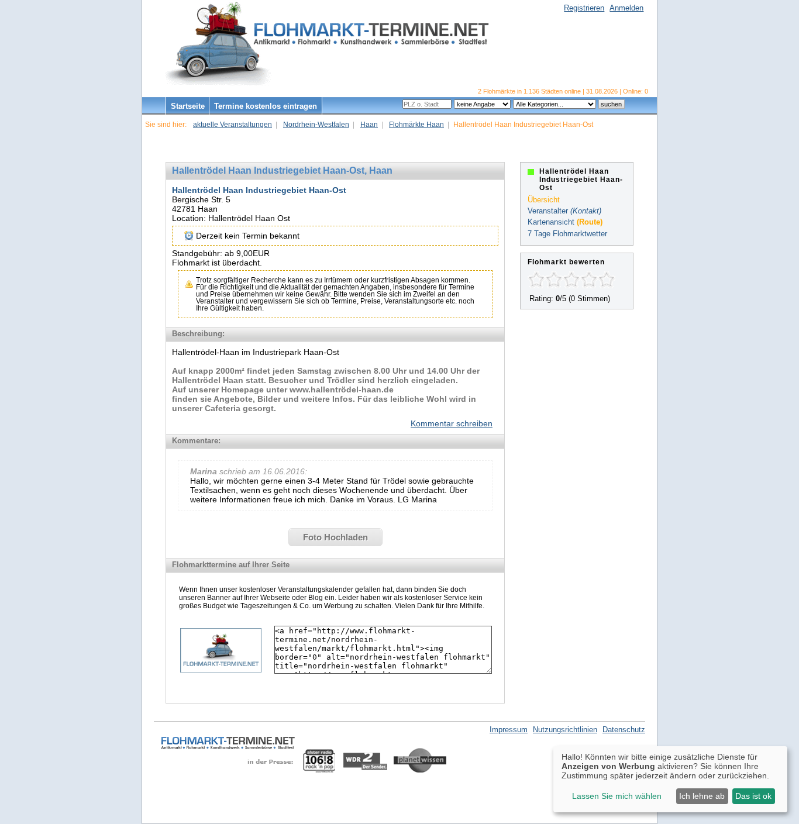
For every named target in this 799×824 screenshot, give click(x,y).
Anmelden (626, 8)
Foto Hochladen (335, 537)
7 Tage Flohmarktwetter (567, 233)
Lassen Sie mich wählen (617, 796)
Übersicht (544, 199)
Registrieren (584, 8)
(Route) (589, 222)
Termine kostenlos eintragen (265, 106)
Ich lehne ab (702, 796)
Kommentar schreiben (452, 423)
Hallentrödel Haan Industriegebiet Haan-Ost (259, 190)
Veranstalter (548, 210)
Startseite (188, 106)
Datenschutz (623, 729)
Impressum (509, 729)
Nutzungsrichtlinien (565, 729)
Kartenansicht (551, 222)
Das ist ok (753, 796)
